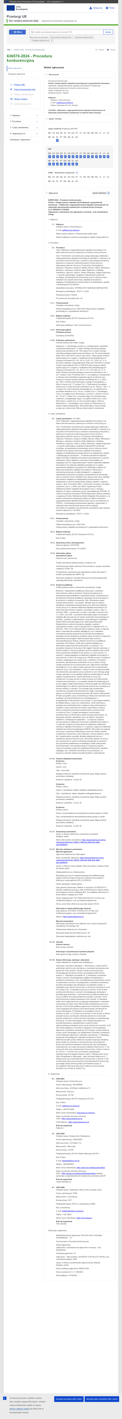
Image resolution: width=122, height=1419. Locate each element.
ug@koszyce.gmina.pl (64, 103)
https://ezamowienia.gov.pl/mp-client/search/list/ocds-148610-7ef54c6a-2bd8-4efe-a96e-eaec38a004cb (81, 842)
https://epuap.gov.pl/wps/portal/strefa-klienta (79, 1173)
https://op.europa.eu (84, 1218)
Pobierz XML (19, 85)
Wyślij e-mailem (21, 99)
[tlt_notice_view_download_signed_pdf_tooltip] (57, 140)
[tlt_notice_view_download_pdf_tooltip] (49, 156)
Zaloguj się (97, 8)
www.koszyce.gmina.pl (86, 1113)
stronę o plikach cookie (19, 1409)
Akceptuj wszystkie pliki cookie (69, 1399)
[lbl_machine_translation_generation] (77, 173)
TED (8, 50)
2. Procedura (15, 121)
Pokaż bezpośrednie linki (24, 89)
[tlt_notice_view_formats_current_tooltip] (108, 193)
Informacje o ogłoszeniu (20, 140)
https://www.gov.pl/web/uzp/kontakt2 (91, 1168)
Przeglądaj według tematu (41, 40)
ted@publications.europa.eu (73, 1211)
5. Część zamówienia (19, 128)
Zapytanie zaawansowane (84, 37)
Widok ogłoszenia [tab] (14, 68)
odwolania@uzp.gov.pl (70, 1161)
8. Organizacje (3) (17, 134)
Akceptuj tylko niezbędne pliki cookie (101, 1399)
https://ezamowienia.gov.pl (73, 917)
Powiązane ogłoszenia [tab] (16, 74)
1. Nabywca (15, 115)
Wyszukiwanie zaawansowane (61, 37)
